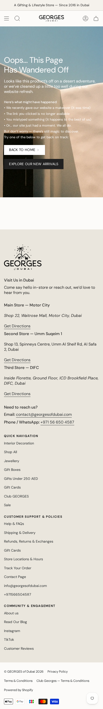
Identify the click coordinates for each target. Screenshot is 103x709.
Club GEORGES (16, 496)
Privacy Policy (58, 671)
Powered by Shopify (18, 690)
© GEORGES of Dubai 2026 (24, 671)
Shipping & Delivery (20, 532)
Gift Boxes (12, 469)
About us (11, 613)
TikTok (9, 639)
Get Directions (17, 326)
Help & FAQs (14, 523)
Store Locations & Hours (23, 559)
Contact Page (15, 576)
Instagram (12, 631)
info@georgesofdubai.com (25, 585)
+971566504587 (17, 594)
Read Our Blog (15, 622)
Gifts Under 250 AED (21, 478)
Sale (7, 505)
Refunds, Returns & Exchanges (28, 541)
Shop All (10, 452)
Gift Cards (12, 487)
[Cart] (96, 18)
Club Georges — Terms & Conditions (62, 681)
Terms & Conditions (18, 681)
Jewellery (11, 461)
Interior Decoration (19, 443)
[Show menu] (7, 18)
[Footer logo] (23, 257)
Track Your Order (17, 568)
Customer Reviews (19, 648)
